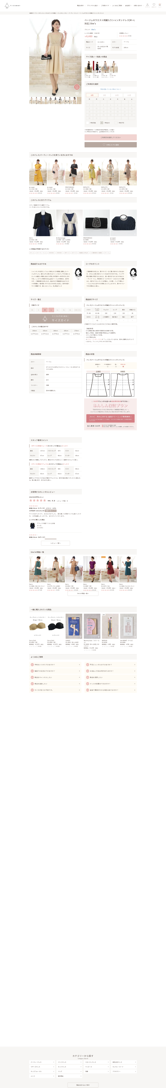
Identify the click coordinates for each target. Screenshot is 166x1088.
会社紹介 (127, 5)
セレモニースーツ (118, 1067)
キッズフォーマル (36, 1071)
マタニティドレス (90, 1062)
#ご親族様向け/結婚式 (96, 253)
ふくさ (33, 1076)
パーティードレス (36, 1062)
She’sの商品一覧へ (83, 593)
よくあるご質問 (117, 5)
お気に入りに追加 (112, 145)
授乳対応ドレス (117, 1062)
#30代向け (51, 253)
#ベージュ (107, 253)
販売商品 (60, 1076)
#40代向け (59, 253)
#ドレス (32, 253)
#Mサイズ (67, 253)
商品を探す (80, 5)
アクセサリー (117, 1071)
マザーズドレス (35, 1067)
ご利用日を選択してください (111, 137)
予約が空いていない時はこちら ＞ (110, 89)
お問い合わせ (138, 5)
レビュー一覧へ (56, 543)
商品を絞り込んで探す (83, 1085)
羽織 (86, 1071)
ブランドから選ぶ (92, 5)
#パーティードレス (41, 253)
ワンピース (88, 1067)
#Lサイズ (74, 253)
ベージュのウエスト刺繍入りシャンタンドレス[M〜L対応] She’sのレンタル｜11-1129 (12, 5)
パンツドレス (62, 1062)
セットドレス (62, 1067)
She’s (93, 29)
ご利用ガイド (105, 5)
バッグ (60, 1071)
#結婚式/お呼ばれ (83, 253)
